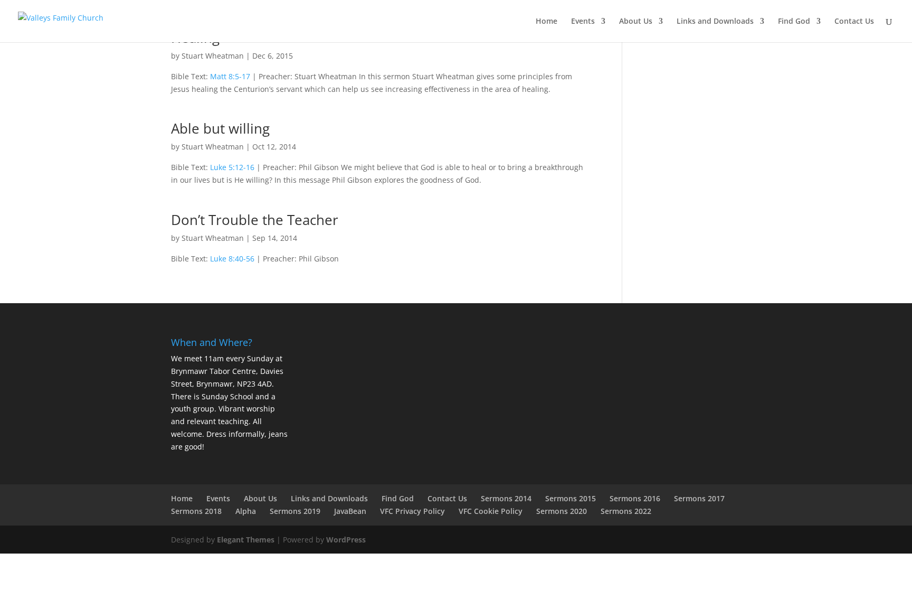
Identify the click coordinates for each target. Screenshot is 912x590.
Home (546, 21)
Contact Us (854, 21)
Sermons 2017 (699, 498)
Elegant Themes (245, 540)
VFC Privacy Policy (412, 511)
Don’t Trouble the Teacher (254, 219)
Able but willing (220, 128)
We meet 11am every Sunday (222, 358)
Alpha (245, 511)
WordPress (346, 540)
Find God (794, 21)
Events (583, 21)
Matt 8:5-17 (230, 76)
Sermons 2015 (570, 498)
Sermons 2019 (295, 511)
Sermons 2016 (635, 498)
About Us (635, 21)
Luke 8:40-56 (232, 259)
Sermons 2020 (561, 511)
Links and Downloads (715, 21)
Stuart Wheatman (213, 56)
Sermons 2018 (196, 511)
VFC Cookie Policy (490, 511)
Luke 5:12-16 (232, 167)
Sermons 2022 (626, 511)
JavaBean (350, 511)
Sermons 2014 (506, 498)
